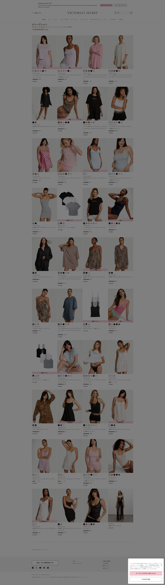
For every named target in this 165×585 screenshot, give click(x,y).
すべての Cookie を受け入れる (146, 573)
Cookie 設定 (146, 579)
